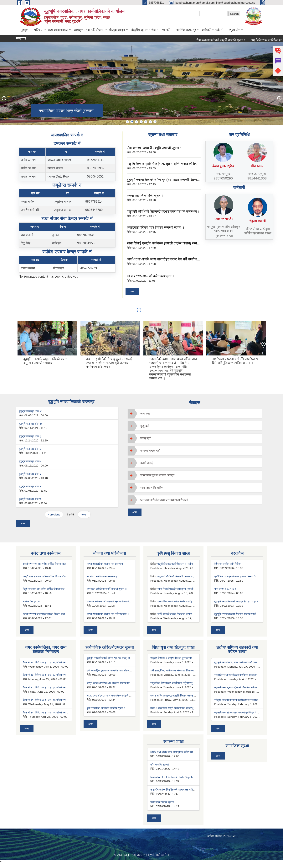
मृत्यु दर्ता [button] (144, 426)
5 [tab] (145, 121)
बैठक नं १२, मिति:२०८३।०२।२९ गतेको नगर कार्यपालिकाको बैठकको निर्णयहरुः (61, 687)
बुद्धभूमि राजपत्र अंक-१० (31, 423)
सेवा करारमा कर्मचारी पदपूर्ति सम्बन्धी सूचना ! (204, 40)
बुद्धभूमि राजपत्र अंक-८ (30, 448)
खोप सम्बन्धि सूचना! (159, 764)
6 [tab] (150, 121)
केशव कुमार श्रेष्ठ (223, 166)
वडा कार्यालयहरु (58, 30)
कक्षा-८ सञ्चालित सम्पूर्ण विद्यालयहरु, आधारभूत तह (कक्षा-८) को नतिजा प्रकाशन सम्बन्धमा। (194, 708)
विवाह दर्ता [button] (145, 438)
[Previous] (4, 98)
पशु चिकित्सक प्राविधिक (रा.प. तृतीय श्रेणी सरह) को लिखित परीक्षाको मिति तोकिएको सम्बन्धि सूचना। (189, 164)
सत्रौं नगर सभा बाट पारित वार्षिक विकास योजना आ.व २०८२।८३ (54, 563)
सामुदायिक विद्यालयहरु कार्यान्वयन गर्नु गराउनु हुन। (174, 683)
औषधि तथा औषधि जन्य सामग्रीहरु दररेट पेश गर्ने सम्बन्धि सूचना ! (167, 259)
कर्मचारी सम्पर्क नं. (213, 30)
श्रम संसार (236, 30)
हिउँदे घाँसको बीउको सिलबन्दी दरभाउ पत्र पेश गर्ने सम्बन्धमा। (186, 614)
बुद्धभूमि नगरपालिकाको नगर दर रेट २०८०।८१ (236, 601)
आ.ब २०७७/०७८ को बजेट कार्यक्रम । (151, 276)
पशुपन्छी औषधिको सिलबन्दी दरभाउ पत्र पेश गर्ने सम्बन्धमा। (163, 211)
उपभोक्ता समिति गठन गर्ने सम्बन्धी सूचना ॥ (107, 588)
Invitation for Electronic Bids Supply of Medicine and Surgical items (190, 777)
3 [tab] (136, 121)
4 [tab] (141, 121)
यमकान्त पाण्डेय (223, 219)
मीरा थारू (257, 166)
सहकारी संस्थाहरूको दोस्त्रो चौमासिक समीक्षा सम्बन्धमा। (240, 687)
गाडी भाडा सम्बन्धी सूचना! (162, 802)
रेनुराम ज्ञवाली (257, 221)
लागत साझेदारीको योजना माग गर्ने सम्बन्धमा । (108, 614)
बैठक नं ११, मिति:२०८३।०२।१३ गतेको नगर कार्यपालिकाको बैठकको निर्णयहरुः (61, 699)
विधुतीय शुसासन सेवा (143, 30)
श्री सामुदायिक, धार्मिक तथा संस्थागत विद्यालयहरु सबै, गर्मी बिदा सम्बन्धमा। (185, 670)
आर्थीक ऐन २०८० (31, 601)
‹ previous (54, 514)
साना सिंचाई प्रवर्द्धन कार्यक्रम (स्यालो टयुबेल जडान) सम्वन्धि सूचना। (169, 243)
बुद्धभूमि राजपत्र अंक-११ (31, 411)
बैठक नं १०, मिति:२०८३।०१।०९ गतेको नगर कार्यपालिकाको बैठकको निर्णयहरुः (61, 712)
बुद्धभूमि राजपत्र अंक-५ (30, 486)
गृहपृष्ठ (24, 30)
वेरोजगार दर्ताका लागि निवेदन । (229, 563)
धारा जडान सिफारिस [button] (151, 487)
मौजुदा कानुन (117, 30)
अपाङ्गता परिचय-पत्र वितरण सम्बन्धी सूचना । (155, 227)
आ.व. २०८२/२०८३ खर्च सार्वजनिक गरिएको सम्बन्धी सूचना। (115, 695)
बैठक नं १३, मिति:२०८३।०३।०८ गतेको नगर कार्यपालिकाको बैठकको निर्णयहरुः (61, 674)
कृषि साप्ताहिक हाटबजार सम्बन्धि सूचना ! (106, 708)
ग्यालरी (166, 30)
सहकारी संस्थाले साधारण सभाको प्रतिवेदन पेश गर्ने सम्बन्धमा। (243, 712)
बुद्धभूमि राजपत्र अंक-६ (30, 473)
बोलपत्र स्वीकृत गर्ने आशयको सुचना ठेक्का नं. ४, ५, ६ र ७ (114, 601)
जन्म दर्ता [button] (145, 413)
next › (84, 514)
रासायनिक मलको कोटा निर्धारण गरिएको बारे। (178, 601)
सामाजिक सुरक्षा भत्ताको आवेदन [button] (157, 475)
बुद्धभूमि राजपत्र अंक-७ (30, 461)
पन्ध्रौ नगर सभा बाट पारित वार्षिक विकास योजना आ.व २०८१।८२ (54, 576)
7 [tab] (155, 121)
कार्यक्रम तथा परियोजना (88, 30)
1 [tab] (127, 121)
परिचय (38, 30)
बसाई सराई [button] (146, 463)
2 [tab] (131, 121)
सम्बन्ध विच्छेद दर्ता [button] (150, 450)
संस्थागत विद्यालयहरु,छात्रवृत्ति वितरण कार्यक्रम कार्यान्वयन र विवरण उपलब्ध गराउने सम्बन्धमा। (195, 695)
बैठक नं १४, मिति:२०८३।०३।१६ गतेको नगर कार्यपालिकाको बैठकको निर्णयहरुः (61, 662)
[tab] (195, 413)
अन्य (132, 291)
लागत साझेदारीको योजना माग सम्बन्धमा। (106, 563)
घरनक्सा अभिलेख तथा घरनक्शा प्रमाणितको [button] (164, 500)
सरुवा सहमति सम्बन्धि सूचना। (145, 196)
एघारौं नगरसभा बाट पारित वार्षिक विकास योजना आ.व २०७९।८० (53, 614)
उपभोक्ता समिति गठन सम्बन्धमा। (102, 576)
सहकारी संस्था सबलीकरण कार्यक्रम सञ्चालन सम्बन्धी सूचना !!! (244, 674)
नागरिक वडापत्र (186, 30)
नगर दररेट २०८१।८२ (225, 588)
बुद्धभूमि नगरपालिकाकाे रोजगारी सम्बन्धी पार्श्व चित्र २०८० (241, 614)
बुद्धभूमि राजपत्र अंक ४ (30, 498)
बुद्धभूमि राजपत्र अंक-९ (30, 436)
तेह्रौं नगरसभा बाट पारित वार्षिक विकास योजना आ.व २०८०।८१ (53, 588)
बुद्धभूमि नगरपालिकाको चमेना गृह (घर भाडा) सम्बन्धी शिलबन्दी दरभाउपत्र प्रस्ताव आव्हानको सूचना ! (187, 180)
